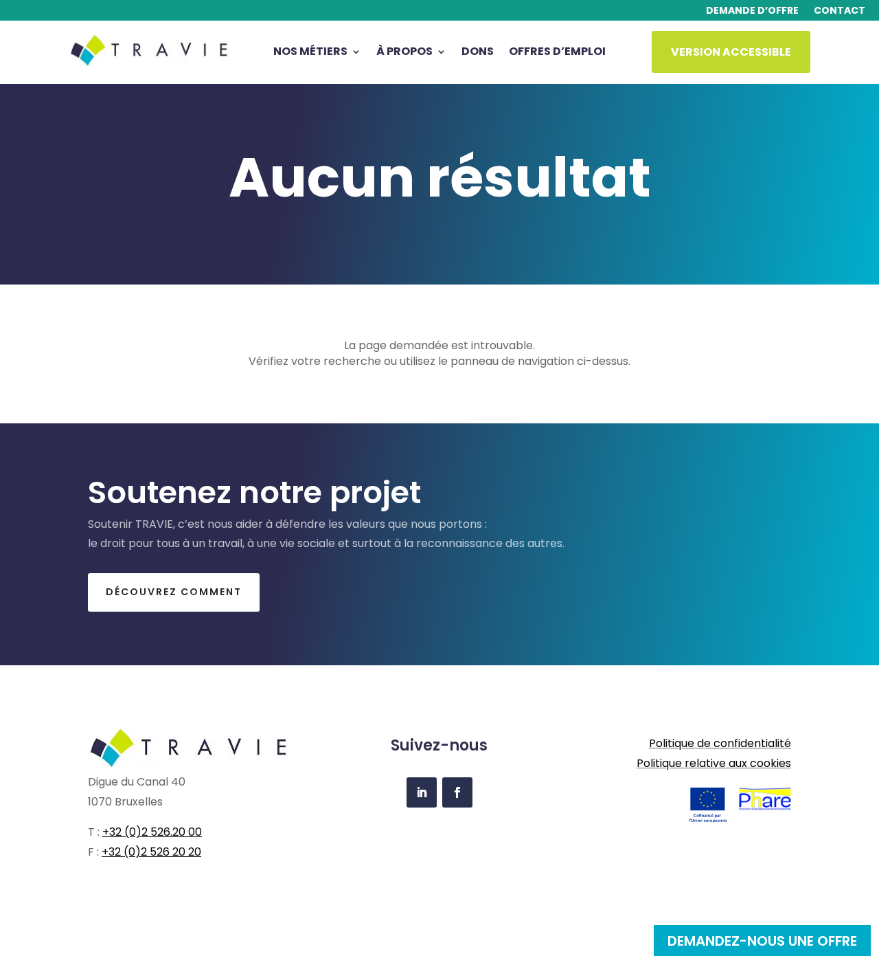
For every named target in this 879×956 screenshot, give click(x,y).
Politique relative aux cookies (714, 763)
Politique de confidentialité (720, 743)
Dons (477, 53)
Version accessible (731, 52)
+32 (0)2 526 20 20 (151, 852)
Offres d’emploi (557, 53)
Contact (839, 11)
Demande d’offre (752, 11)
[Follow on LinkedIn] (422, 792)
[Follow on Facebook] (457, 792)
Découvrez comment (174, 592)
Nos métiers (310, 53)
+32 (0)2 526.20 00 (152, 832)
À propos (404, 53)
